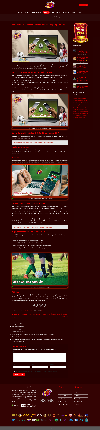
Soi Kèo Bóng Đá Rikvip (21, 17)
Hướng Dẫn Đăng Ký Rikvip (80, 105)
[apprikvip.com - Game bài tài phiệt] (50, 5)
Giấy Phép (27, 12)
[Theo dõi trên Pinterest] (45, 400)
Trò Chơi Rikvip (37, 12)
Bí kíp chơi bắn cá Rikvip (77, 98)
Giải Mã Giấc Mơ (56, 12)
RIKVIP (20, 12)
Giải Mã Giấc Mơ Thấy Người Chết (79, 102)
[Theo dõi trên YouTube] (48, 400)
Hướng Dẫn (66, 12)
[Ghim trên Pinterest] (42, 305)
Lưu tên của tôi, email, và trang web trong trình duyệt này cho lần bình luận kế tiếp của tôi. (36, 371)
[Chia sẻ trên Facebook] (34, 305)
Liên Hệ (79, 12)
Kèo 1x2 (43, 310)
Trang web (52, 364)
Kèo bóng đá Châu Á (83, 109)
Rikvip (58, 66)
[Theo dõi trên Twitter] (43, 400)
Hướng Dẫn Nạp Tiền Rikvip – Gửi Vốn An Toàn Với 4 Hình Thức (82, 66)
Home (13, 17)
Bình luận (15, 351)
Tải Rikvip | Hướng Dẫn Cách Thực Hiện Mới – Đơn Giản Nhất (82, 51)
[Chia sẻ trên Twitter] (37, 305)
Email (33, 364)
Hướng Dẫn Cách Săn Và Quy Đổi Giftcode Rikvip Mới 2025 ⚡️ (82, 59)
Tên (14, 364)
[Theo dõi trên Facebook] (40, 400)
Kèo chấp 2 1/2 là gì (76, 111)
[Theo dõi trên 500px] (51, 400)
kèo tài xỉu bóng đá (83, 111)
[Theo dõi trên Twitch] (53, 400)
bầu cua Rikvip (83, 98)
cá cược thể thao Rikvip (83, 100)
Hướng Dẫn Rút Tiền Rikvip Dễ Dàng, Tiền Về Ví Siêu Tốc (82, 72)
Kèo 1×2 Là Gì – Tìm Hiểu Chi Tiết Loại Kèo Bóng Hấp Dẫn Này (82, 86)
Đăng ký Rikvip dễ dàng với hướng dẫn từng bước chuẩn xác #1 (82, 79)
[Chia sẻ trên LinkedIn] (45, 305)
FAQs (73, 12)
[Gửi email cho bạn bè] (40, 305)
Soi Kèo (46, 12)
